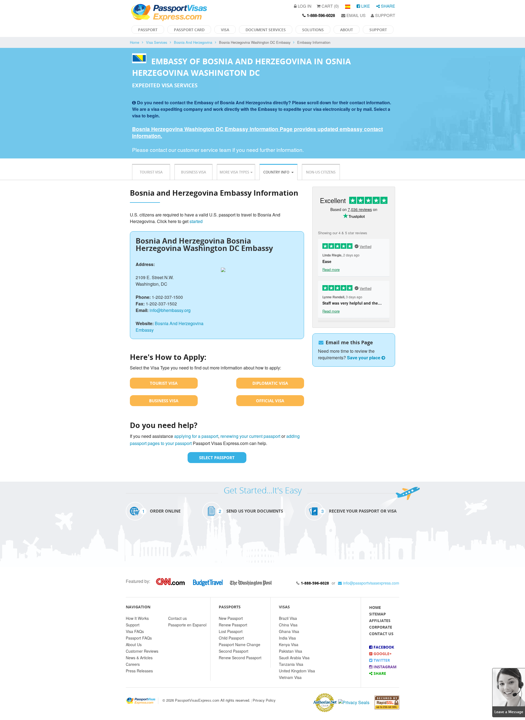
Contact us (177, 618)
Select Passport (217, 457)
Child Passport (231, 638)
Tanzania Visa (291, 664)
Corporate (380, 627)
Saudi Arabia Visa (294, 657)
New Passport (231, 618)
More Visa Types (234, 172)
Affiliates (379, 620)
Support (384, 15)
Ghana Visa (289, 631)
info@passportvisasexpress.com (371, 583)
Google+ (382, 653)
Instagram (384, 666)
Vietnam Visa (290, 677)
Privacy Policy (264, 700)
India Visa (287, 638)
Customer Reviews (142, 651)
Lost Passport (231, 631)
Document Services (266, 29)
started (196, 221)
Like (365, 6)
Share (387, 6)
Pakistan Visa (290, 651)
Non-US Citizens (321, 172)
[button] (508, 692)
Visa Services (156, 42)
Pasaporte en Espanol (187, 625)
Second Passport (233, 651)
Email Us (355, 15)
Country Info (276, 172)
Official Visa (270, 400)
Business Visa (193, 172)
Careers (133, 664)
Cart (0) (329, 6)
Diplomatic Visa (270, 383)
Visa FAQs (135, 631)
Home (134, 42)
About (346, 29)
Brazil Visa (288, 618)
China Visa (288, 625)
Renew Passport (233, 625)
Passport (148, 29)
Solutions (313, 29)
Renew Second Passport (240, 657)
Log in (304, 6)
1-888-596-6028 (315, 583)
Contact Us (381, 633)
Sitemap (377, 614)
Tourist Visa (151, 172)
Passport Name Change (239, 644)
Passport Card (189, 29)
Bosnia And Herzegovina (193, 42)
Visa (225, 29)
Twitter (381, 660)
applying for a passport (196, 436)
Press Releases (139, 670)
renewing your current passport (250, 436)
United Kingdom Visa (297, 670)
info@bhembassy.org (170, 310)
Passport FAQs (139, 638)
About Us (134, 644)
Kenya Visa (288, 644)
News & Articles (139, 657)
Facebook (383, 647)
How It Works (137, 618)
